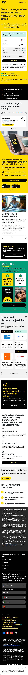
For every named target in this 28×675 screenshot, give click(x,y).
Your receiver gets (6, 43)
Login (14, 309)
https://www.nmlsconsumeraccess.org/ (11, 645)
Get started (14, 462)
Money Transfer (7, 559)
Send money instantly (8, 124)
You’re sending (6, 39)
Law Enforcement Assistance (10, 628)
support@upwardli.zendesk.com (9, 544)
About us (9, 617)
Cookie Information (7, 626)
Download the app (14, 180)
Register (14, 305)
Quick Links (6, 565)
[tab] (9, 112)
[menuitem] (4, 2)
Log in (3, 120)
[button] (20, 2)
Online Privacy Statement (9, 620)
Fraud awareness (7, 619)
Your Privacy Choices (8, 622)
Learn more (14, 254)
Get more (14, 237)
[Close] (25, 667)
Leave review (5, 478)
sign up (7, 120)
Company (6, 562)
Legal (5, 568)
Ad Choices (17, 624)
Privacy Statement (5, 672)
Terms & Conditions (7, 624)
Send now (14, 60)
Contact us (15, 617)
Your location (7, 583)
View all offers (14, 373)
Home (4, 617)
